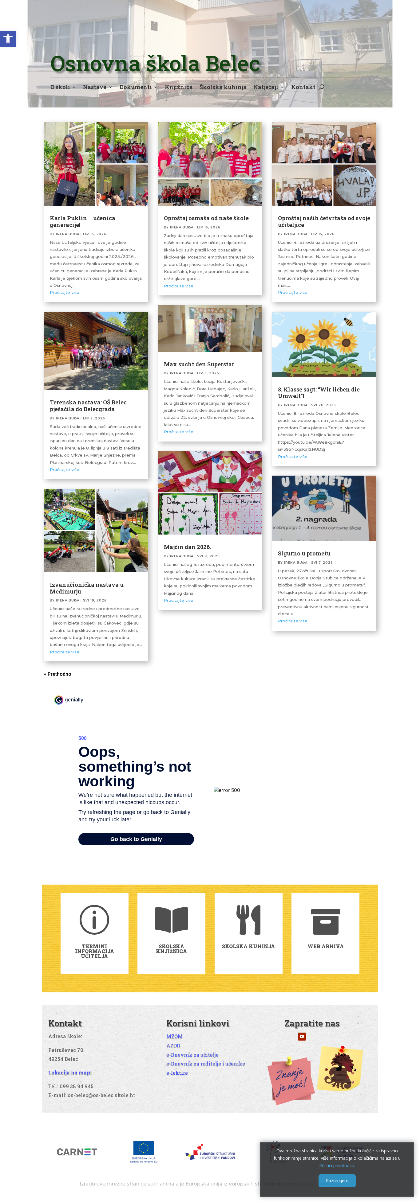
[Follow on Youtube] (302, 1037)
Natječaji (265, 88)
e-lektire (177, 1072)
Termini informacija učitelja (94, 951)
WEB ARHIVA (325, 946)
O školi (60, 88)
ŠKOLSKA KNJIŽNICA (171, 948)
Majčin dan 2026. (187, 547)
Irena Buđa (67, 234)
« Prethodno (57, 674)
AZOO (173, 1045)
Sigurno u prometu (304, 553)
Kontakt (303, 88)
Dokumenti (136, 88)
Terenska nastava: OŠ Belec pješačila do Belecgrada (88, 406)
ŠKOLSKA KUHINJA (248, 946)
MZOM (174, 1036)
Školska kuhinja (223, 88)
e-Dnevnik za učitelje (192, 1054)
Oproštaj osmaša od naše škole (206, 218)
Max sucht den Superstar (199, 364)
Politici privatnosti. (337, 1165)
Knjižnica (179, 88)
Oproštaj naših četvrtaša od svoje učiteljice (324, 221)
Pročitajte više (64, 292)
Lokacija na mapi (70, 1072)
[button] (8, 39)
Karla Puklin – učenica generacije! (82, 221)
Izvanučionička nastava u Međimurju (87, 588)
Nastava (95, 88)
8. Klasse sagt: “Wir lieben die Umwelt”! (319, 393)
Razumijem (337, 1180)
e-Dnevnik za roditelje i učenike (205, 1063)
